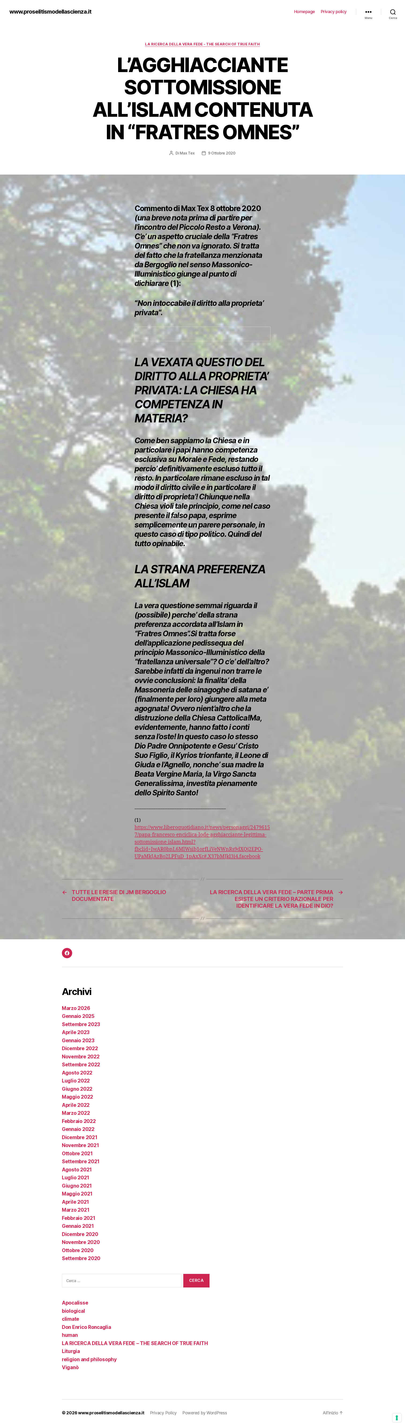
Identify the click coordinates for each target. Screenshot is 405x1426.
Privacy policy (334, 11)
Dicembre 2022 (80, 1048)
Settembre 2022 (81, 1065)
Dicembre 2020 (80, 1234)
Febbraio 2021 (78, 1218)
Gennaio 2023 (78, 1040)
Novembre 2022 (81, 1057)
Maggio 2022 (77, 1097)
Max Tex (187, 153)
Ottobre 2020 (78, 1250)
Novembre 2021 (80, 1145)
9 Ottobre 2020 (222, 153)
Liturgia (71, 1351)
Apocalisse (75, 1303)
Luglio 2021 (75, 1178)
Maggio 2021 (77, 1194)
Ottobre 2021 (77, 1153)
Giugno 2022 (77, 1089)
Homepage (304, 11)
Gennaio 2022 (78, 1129)
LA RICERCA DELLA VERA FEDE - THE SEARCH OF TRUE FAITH (202, 44)
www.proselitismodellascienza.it (50, 12)
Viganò (70, 1367)
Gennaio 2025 (78, 1016)
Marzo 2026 (76, 1008)
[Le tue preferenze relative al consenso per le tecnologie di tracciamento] (396, 1417)
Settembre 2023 (81, 1024)
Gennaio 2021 (78, 1226)
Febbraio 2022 (79, 1121)
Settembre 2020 (81, 1258)
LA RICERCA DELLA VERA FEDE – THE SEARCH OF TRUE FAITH (135, 1343)
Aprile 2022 (76, 1105)
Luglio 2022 (76, 1081)
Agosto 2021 (77, 1170)
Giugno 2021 (77, 1186)
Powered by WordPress (204, 1412)
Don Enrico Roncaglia (86, 1327)
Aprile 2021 (75, 1202)
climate (70, 1319)
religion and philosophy (89, 1359)
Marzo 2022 (76, 1113)
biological (73, 1311)
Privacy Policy (163, 1412)
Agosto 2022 (77, 1073)
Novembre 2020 (81, 1242)
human (70, 1335)
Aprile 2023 (76, 1032)
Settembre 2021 (81, 1161)
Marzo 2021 (75, 1210)
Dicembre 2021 (80, 1137)
